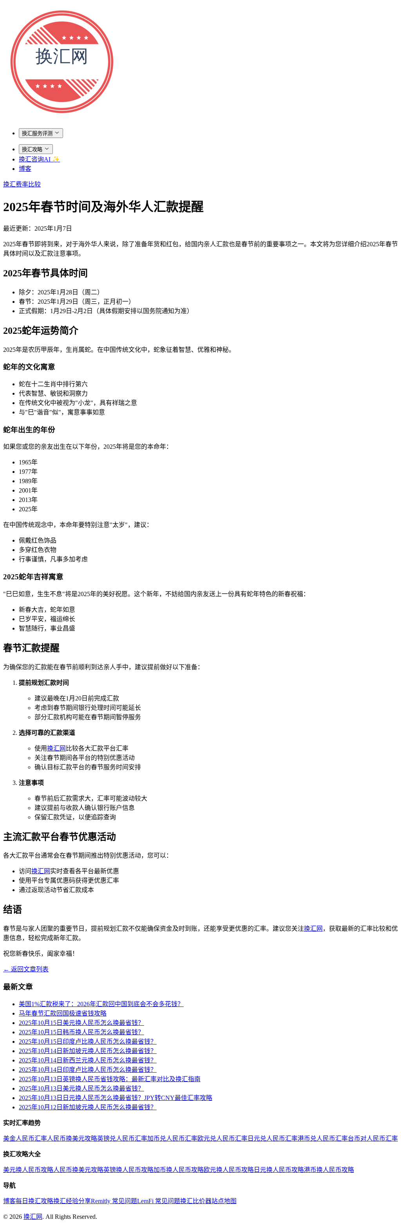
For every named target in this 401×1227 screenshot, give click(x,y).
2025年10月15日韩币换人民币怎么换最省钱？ (81, 1032)
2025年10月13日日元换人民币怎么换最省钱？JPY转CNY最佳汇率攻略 (115, 1097)
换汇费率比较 (22, 184)
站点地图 (224, 1201)
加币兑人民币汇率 (172, 1138)
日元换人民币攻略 (279, 1169)
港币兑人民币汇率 (323, 1138)
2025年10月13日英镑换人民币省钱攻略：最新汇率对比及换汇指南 (109, 1079)
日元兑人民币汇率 (272, 1138)
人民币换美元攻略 (72, 1138)
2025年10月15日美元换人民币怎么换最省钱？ (81, 1022)
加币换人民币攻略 (179, 1169)
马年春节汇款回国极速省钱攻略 (63, 1013)
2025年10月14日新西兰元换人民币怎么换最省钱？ (88, 1060)
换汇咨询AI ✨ (39, 159)
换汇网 (56, 748)
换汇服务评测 (37, 133)
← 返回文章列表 (26, 969)
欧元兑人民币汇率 (222, 1138)
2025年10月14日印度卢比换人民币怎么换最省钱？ (88, 1069)
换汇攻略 (32, 149)
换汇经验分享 (72, 1201)
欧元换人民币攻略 (229, 1169)
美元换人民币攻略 (28, 1169)
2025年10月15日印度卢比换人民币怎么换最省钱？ (88, 1041)
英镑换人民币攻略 (128, 1169)
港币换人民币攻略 (329, 1169)
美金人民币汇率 (25, 1138)
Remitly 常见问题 (114, 1201)
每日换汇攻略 (34, 1201)
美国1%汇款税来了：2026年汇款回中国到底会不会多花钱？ (101, 1004)
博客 (25, 168)
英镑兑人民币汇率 (122, 1138)
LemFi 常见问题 (158, 1201)
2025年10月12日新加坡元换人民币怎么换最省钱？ (88, 1107)
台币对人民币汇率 (373, 1138)
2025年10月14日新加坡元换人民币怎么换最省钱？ (88, 1051)
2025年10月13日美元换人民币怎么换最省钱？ (81, 1088)
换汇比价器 (195, 1201)
